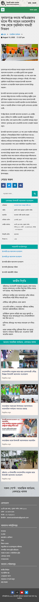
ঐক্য (2, 540)
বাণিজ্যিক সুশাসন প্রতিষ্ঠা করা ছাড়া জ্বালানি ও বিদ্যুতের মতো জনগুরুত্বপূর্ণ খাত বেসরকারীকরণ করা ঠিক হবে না (18, 316)
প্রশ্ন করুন (4, 582)
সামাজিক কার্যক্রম (15, 34)
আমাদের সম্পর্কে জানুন (8, 579)
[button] (2, 9)
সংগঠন (3, 534)
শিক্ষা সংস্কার (5, 544)
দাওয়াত (3, 531)
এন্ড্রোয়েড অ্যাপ (6, 576)
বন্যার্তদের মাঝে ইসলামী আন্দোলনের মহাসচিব (18, 440)
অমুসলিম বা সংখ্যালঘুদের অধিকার (11, 547)
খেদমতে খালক (19, 491)
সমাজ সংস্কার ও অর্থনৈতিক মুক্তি (10, 553)
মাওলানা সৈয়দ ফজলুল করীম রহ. (22, 205)
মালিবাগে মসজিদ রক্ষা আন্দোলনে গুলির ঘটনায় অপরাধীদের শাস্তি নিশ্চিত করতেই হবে (18, 296)
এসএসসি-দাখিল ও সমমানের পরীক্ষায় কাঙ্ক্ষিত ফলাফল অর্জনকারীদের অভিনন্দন (18, 308)
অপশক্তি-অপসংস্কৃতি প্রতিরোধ (9, 550)
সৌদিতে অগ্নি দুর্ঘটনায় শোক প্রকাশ (14, 302)
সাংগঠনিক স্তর (5, 573)
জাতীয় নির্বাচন (5, 570)
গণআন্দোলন (5, 559)
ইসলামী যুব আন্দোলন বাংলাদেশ (12, 257)
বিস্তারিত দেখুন (6, 378)
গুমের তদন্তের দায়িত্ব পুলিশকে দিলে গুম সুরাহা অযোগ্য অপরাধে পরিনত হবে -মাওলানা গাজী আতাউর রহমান (18, 332)
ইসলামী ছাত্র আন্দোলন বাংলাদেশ (12, 251)
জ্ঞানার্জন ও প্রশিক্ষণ (6, 537)
